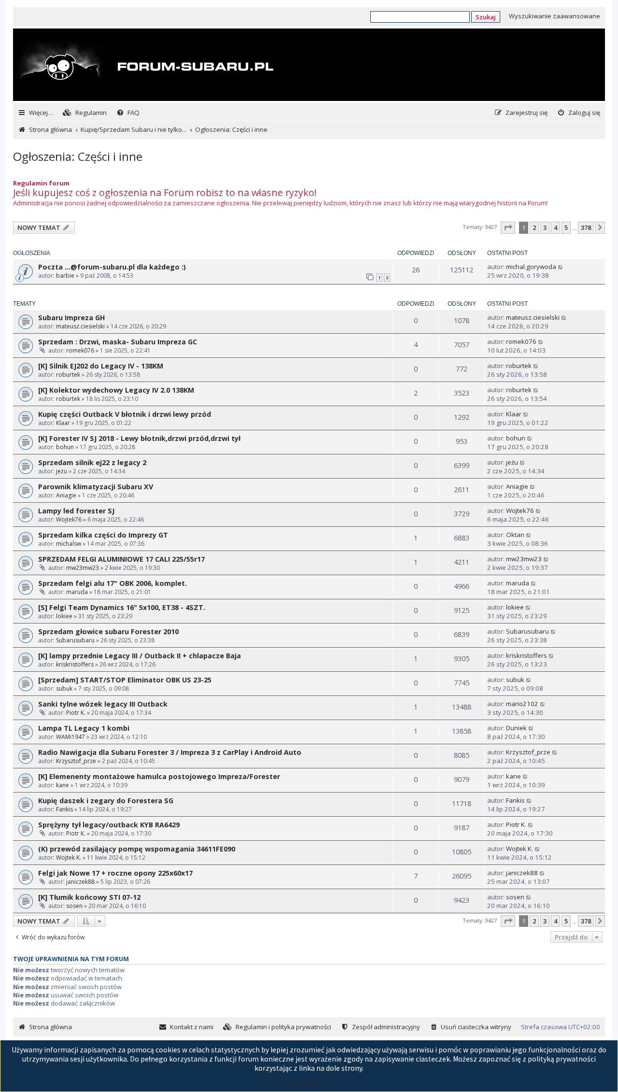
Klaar (63, 423)
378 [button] (586, 227)
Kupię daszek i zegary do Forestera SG (105, 800)
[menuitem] (85, 113)
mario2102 (522, 703)
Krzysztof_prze (76, 761)
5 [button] (566, 227)
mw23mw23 (82, 568)
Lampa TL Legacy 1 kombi (83, 728)
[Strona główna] (144, 65)
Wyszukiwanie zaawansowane (554, 16)
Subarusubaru (75, 640)
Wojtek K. (68, 857)
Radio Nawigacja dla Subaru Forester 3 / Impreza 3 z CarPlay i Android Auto (169, 752)
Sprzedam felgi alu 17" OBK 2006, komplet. (112, 583)
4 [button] (555, 227)
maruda (77, 592)
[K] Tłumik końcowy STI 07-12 (89, 897)
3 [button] (545, 227)
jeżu (61, 471)
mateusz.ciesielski (80, 326)
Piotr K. (75, 713)
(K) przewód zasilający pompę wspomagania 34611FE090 (136, 848)
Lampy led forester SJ (76, 510)
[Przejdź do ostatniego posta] (561, 266)
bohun (65, 447)
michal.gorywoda (531, 266)
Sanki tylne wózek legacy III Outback (103, 704)
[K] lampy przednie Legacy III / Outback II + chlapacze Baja (139, 655)
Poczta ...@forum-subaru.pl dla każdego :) (112, 266)
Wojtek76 (69, 519)
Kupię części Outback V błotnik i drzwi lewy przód (124, 414)
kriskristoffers (75, 664)
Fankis (64, 809)
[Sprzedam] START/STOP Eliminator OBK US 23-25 (124, 679)
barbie (65, 275)
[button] (508, 227)
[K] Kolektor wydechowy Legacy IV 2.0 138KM (116, 390)
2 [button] (534, 227)
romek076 (80, 350)
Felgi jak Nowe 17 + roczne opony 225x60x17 (115, 873)
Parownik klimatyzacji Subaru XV (95, 486)
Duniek (516, 727)
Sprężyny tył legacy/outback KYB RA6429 (109, 824)
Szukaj (486, 17)
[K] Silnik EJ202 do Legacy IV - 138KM (100, 365)
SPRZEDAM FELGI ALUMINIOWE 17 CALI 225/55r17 (121, 559)
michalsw (68, 543)
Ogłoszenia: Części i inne (77, 156)
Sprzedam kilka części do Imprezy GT (103, 534)
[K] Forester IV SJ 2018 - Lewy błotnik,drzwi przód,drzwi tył (139, 438)
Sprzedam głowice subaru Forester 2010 (108, 631)
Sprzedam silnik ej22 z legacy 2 (92, 462)
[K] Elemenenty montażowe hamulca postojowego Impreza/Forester (159, 776)
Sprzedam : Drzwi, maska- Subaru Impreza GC (117, 341)
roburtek (68, 374)
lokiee (64, 616)
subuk (64, 688)
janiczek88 (80, 882)
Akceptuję (309, 1082)
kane (62, 785)
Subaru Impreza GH (71, 317)
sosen (74, 906)
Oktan (515, 534)
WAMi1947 (70, 737)
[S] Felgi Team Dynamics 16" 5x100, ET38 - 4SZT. (121, 607)
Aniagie (66, 495)
